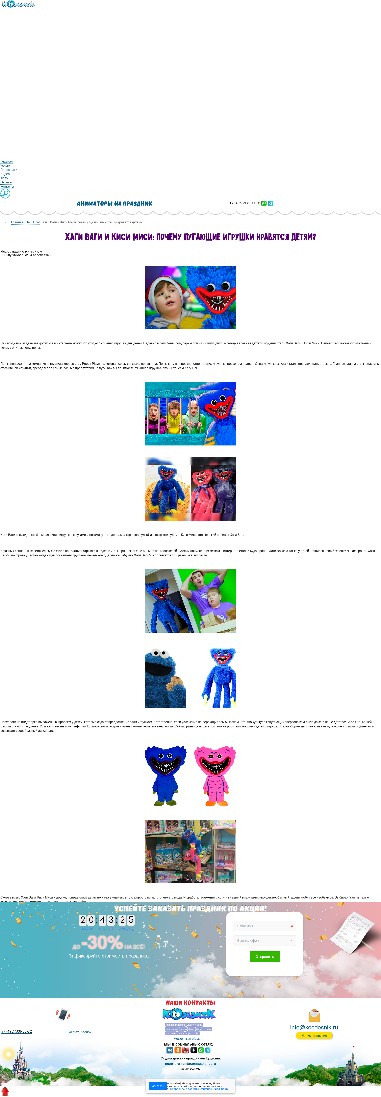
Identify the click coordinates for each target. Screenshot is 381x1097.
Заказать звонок (79, 1032)
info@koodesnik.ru (314, 1027)
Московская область (188, 1038)
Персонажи (172, 1029)
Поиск (181, 1033)
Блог (198, 1029)
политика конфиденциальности (190, 1063)
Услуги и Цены (195, 1024)
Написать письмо (314, 1035)
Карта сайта (192, 1033)
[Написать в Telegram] (271, 203)
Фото (191, 1029)
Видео (183, 1029)
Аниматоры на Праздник (114, 203)
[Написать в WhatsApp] (264, 203)
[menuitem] (18, 3)
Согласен (158, 1086)
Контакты (171, 1033)
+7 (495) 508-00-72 (244, 203)
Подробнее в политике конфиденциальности (199, 1089)
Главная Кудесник (175, 1024)
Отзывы (207, 1029)
